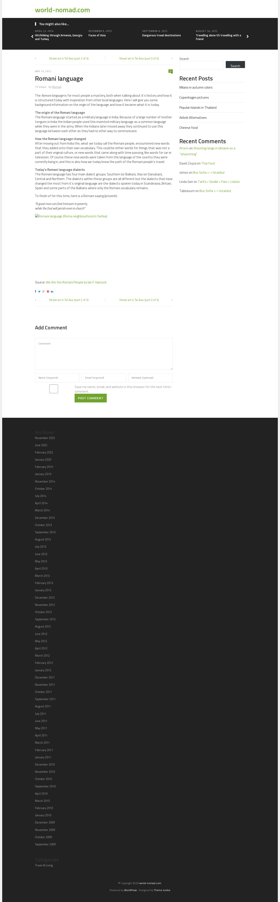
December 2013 (45, 518)
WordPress (130, 890)
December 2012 (45, 597)
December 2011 (45, 677)
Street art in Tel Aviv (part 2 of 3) (69, 58)
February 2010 (44, 808)
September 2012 (45, 619)
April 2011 (41, 735)
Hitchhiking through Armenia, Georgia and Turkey (58, 37)
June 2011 (41, 721)
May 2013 (41, 561)
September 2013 (45, 532)
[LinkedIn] (52, 291)
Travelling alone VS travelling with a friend (218, 37)
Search (184, 58)
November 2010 (45, 771)
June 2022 (41, 445)
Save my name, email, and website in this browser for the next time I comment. (123, 389)
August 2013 (43, 539)
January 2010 (43, 815)
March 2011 (42, 742)
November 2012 (45, 605)
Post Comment (90, 398)
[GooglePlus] (44, 291)
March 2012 (42, 655)
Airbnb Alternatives (193, 117)
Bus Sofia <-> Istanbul (208, 172)
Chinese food (188, 127)
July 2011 (40, 713)
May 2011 (41, 728)
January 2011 (43, 757)
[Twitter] (40, 291)
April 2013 (41, 568)
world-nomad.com (62, 9)
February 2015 (44, 467)
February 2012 (44, 663)
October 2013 (43, 525)
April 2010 (41, 793)
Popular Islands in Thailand (198, 107)
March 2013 (42, 575)
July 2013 (40, 546)
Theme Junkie (162, 890)
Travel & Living (44, 865)
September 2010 (45, 786)
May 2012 (41, 641)
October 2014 (43, 488)
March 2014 (42, 510)
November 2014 (45, 481)
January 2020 (43, 459)
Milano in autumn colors (196, 87)
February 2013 (44, 583)
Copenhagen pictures (194, 97)
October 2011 (43, 692)
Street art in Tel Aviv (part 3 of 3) (139, 58)
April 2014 (41, 503)
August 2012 (43, 626)
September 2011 (45, 699)
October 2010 (43, 779)
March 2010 (42, 801)
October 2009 (43, 837)
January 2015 (43, 474)
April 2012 (41, 648)
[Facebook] (36, 291)
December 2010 (45, 764)
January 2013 (43, 590)
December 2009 (45, 822)
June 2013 (41, 554)
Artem (184, 148)
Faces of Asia (97, 35)
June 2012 (41, 634)
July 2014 (40, 496)
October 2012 (43, 612)
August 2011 (43, 706)
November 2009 (45, 830)
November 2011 (45, 684)
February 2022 (44, 452)
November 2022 (45, 438)
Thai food (208, 163)
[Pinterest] (48, 291)
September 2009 (45, 844)
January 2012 (43, 670)
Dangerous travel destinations (161, 35)
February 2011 (44, 750)
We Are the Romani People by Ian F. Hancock (76, 282)
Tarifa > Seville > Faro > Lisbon (219, 181)
